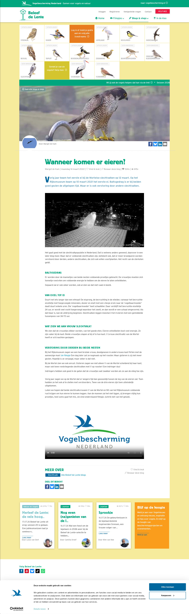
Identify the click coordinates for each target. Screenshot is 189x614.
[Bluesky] (32, 571)
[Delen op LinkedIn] (160, 144)
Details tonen (40, 609)
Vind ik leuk (94, 169)
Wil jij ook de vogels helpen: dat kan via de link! (113, 82)
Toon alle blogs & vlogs (34, 89)
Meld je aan (142, 535)
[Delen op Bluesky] (155, 144)
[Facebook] (21, 571)
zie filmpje (65, 355)
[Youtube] (27, 571)
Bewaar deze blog (111, 169)
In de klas (161, 18)
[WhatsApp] (43, 571)
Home (101, 18)
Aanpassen (166, 595)
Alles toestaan (167, 587)
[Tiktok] (37, 571)
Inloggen (102, 12)
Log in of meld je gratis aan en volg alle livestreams (82, 33)
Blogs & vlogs (138, 18)
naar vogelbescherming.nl (153, 3)
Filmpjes (117, 18)
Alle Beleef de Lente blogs (73, 475)
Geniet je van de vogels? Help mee (56, 68)
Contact (148, 12)
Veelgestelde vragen (132, 12)
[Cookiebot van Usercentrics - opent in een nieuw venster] (16, 609)
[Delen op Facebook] (150, 144)
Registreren (115, 12)
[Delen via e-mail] (165, 144)
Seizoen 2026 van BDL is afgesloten (159, 82)
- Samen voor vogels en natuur (61, 3)
